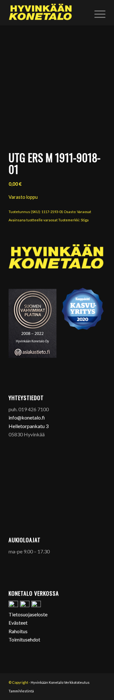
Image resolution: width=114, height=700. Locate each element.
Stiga (85, 220)
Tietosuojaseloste (28, 614)
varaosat (50, 220)
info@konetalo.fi (27, 417)
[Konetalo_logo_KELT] (47, 12)
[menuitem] (96, 12)
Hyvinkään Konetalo (47, 682)
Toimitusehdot (24, 639)
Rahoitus (18, 631)
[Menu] (96, 12)
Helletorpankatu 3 (28, 426)
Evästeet (18, 623)
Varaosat (84, 212)
